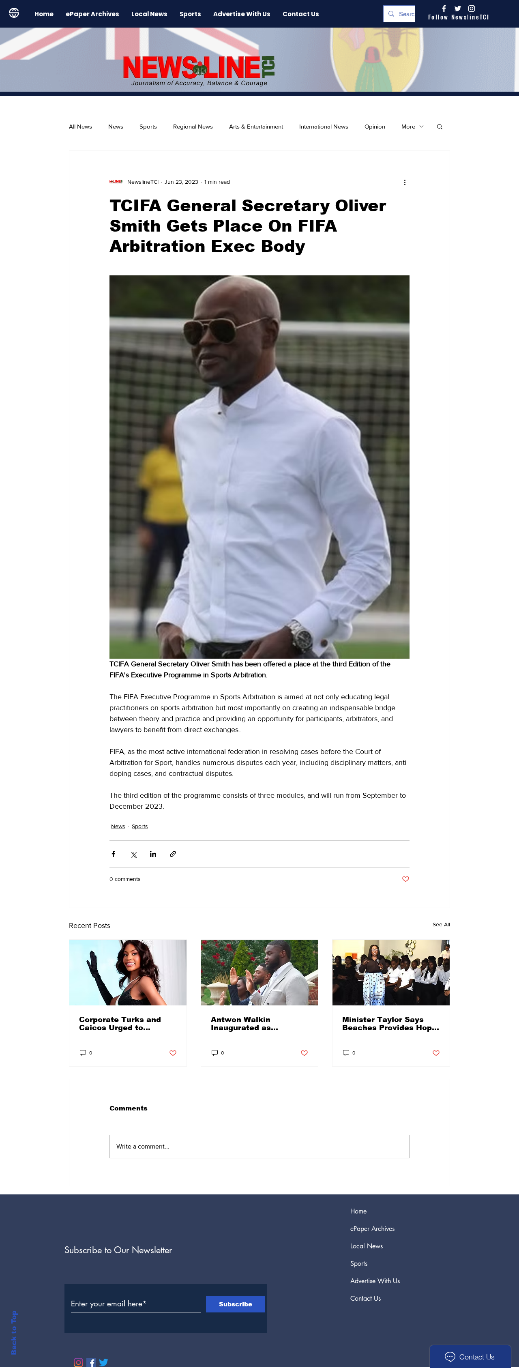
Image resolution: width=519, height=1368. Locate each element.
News (115, 126)
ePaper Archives (372, 1228)
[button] (440, 126)
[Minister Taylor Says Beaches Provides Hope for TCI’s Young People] (391, 972)
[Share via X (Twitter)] (133, 854)
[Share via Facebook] (113, 854)
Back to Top (14, 1333)
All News (80, 126)
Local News (366, 1246)
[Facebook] (91, 1362)
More (408, 126)
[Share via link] (173, 854)
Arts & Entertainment (256, 126)
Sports (148, 126)
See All (441, 924)
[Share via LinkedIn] (153, 854)
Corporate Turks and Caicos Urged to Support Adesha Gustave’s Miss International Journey (122, 1024)
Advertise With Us (375, 1281)
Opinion (375, 126)
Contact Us (365, 1298)
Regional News (193, 126)
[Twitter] (103, 1362)
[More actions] (405, 182)
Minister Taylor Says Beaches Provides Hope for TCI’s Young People (389, 1024)
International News (323, 126)
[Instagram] (471, 8)
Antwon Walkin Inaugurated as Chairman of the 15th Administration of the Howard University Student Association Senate (253, 1024)
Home (358, 1211)
